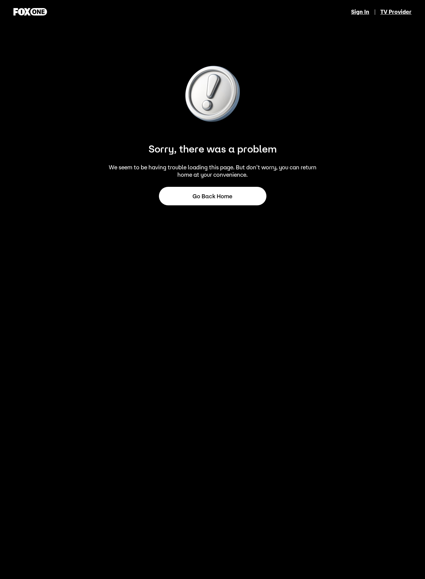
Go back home (212, 196)
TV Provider (396, 11)
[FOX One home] (30, 12)
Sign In (360, 11)
